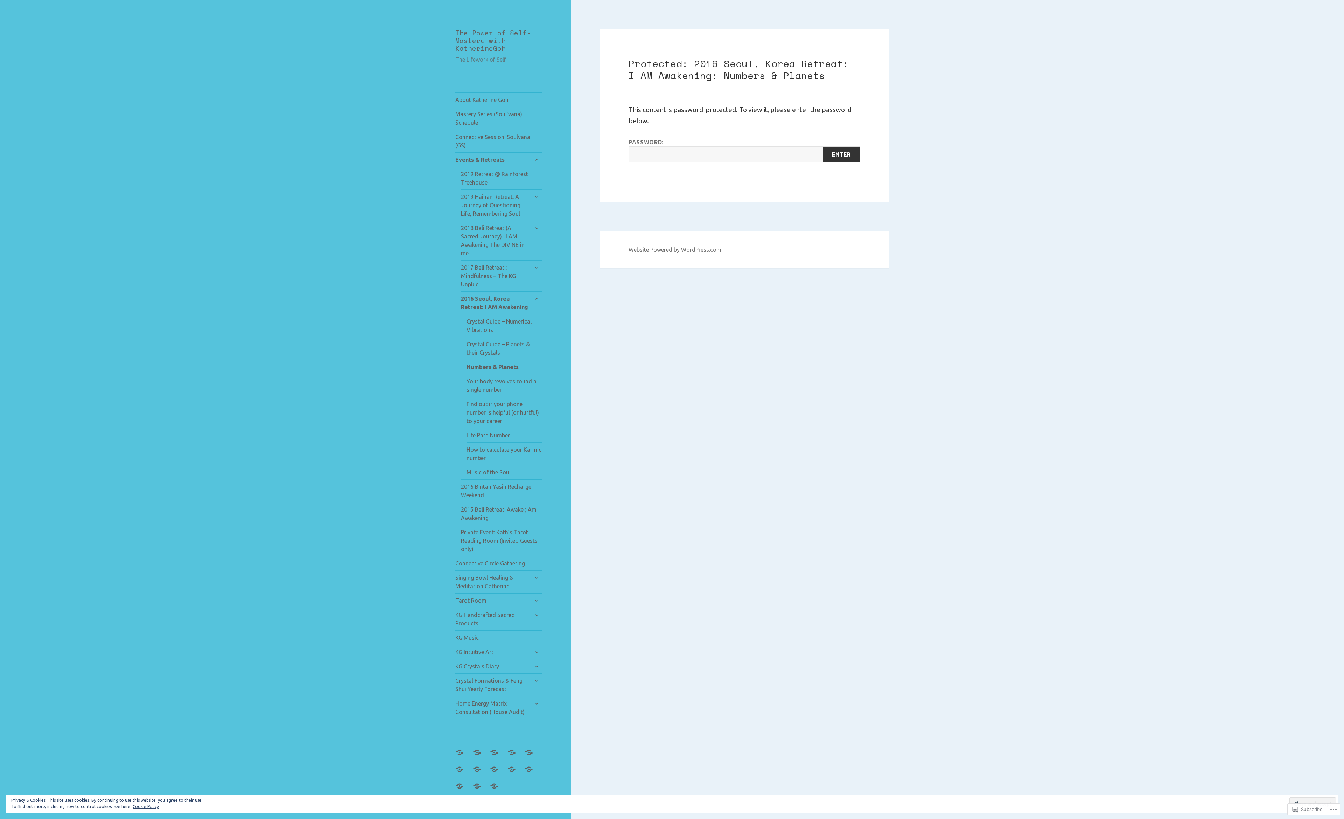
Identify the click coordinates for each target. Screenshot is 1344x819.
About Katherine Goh (482, 100)
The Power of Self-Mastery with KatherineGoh (493, 41)
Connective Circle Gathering (490, 563)
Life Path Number (488, 435)
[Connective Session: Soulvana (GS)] (498, 756)
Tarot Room (470, 600)
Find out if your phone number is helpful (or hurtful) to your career (503, 412)
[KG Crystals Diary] (463, 790)
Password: (646, 142)
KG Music (467, 637)
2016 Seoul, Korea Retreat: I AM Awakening (494, 303)
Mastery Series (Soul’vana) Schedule (488, 118)
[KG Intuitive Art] (533, 773)
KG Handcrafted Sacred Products (485, 619)
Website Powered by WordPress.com (675, 250)
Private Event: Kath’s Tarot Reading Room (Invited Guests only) (499, 540)
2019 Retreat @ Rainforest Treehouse (494, 178)
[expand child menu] (536, 159)
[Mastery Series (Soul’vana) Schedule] (481, 756)
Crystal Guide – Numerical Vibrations (499, 325)
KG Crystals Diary (477, 666)
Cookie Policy (146, 806)
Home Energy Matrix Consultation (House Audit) (490, 707)
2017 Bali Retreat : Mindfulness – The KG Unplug (488, 275)
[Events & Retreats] (515, 756)
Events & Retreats (480, 160)
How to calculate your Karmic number (504, 453)
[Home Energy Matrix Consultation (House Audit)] (498, 790)
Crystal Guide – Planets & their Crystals (498, 348)
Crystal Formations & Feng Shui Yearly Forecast (489, 685)
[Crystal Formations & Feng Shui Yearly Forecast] (481, 790)
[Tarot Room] (481, 773)
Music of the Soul (489, 472)
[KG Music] (515, 773)
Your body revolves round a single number (502, 385)
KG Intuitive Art (474, 652)
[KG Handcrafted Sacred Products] (498, 773)
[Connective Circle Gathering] (533, 756)
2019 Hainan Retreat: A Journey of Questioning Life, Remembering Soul (490, 205)
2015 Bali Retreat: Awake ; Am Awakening (499, 513)
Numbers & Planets (493, 367)
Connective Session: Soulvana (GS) (492, 141)
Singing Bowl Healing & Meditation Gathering (484, 582)
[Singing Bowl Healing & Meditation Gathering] (463, 773)
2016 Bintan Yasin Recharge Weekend (496, 491)
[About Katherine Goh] (463, 756)
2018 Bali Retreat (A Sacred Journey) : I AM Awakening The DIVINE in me (493, 240)
